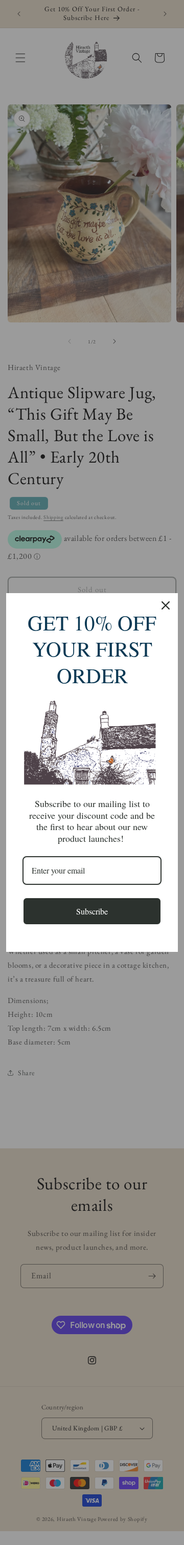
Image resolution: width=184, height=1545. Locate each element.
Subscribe (92, 911)
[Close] (165, 605)
